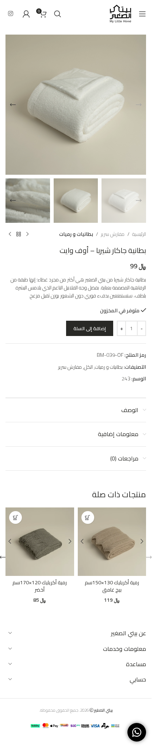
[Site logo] (120, 13)
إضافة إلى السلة (89, 328)
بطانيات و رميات (76, 234)
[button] (138, 105)
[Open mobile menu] (142, 14)
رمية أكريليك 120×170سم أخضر (39, 586)
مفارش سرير (113, 234)
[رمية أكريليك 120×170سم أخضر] (39, 541)
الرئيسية (139, 234)
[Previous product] (27, 234)
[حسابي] (26, 14)
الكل (88, 367)
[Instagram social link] (10, 13)
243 (126, 378)
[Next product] (9, 234)
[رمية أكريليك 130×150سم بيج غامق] (112, 541)
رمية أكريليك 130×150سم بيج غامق (112, 586)
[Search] (57, 14)
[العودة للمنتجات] (18, 234)
